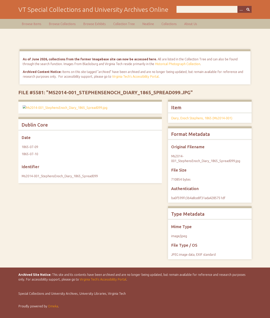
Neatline (148, 24)
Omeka (53, 306)
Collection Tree (124, 24)
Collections (169, 24)
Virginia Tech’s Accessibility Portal (103, 279)
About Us (190, 24)
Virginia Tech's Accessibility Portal (135, 76)
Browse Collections (62, 24)
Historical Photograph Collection (177, 64)
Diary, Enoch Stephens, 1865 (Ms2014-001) (201, 118)
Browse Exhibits (94, 24)
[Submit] (248, 9)
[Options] (241, 9)
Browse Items (31, 24)
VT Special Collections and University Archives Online (93, 9)
